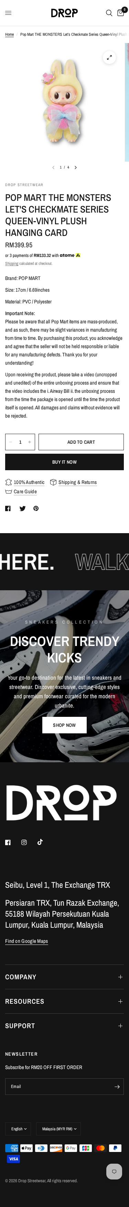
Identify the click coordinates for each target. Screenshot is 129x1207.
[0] (119, 13)
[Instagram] (28, 842)
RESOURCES (24, 1001)
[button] (64, 725)
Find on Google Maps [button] (26, 941)
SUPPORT (20, 1025)
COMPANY (20, 976)
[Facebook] (12, 842)
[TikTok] (45, 842)
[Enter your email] (117, 1086)
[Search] (109, 13)
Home (9, 34)
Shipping (11, 263)
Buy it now (64, 462)
